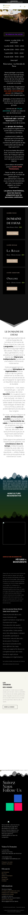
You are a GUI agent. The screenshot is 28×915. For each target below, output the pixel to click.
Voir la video (9, 707)
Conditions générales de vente (11, 891)
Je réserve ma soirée (14, 34)
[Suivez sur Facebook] (18, 798)
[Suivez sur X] (9, 798)
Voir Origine (12, 288)
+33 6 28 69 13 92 (7, 857)
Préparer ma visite (7, 862)
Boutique (4, 877)
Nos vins (4, 874)
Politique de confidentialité (10, 892)
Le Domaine (5, 872)
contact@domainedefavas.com (11, 858)
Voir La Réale (12, 260)
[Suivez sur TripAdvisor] (10, 807)
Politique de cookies (8, 894)
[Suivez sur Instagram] (18, 807)
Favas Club (5, 879)
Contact (4, 881)
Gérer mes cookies (7, 899)
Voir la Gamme (12, 233)
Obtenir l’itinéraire (7, 864)
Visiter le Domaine (7, 875)
